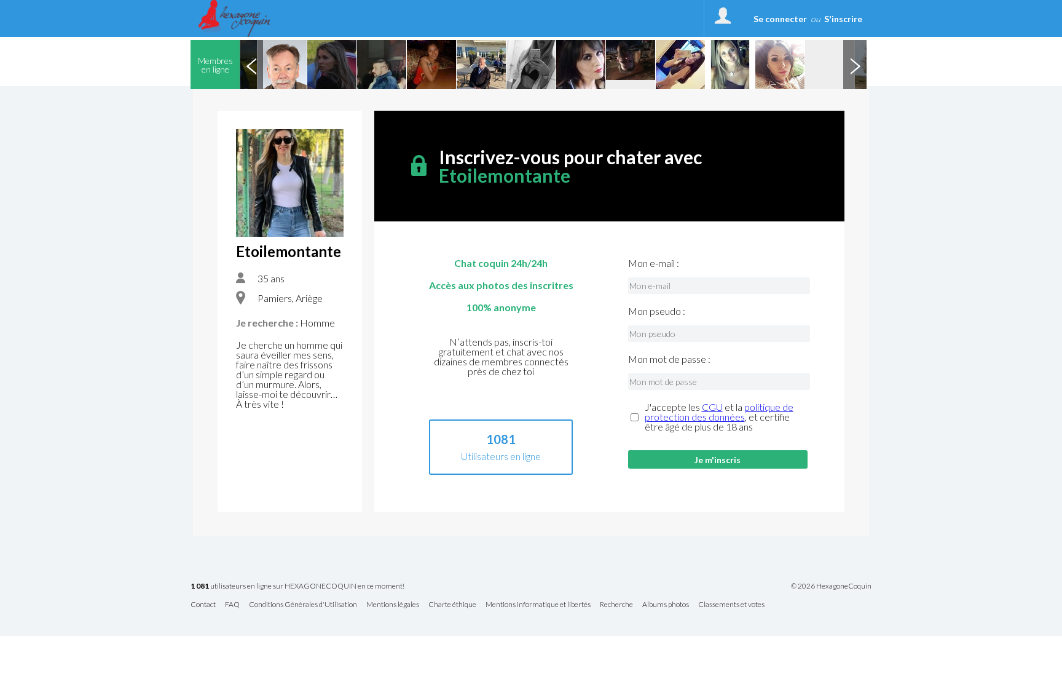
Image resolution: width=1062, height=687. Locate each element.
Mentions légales (392, 605)
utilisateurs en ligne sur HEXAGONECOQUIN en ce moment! (297, 586)
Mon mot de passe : (669, 359)
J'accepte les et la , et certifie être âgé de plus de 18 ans (719, 417)
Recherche (616, 605)
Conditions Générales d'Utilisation (303, 605)
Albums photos (665, 605)
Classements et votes (731, 605)
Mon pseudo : (656, 311)
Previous (251, 64)
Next (855, 64)
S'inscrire (843, 19)
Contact (203, 605)
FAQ (232, 605)
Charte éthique (452, 605)
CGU (712, 407)
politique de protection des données (719, 412)
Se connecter (780, 19)
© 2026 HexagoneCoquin (831, 586)
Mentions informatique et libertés (538, 605)
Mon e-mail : (653, 263)
